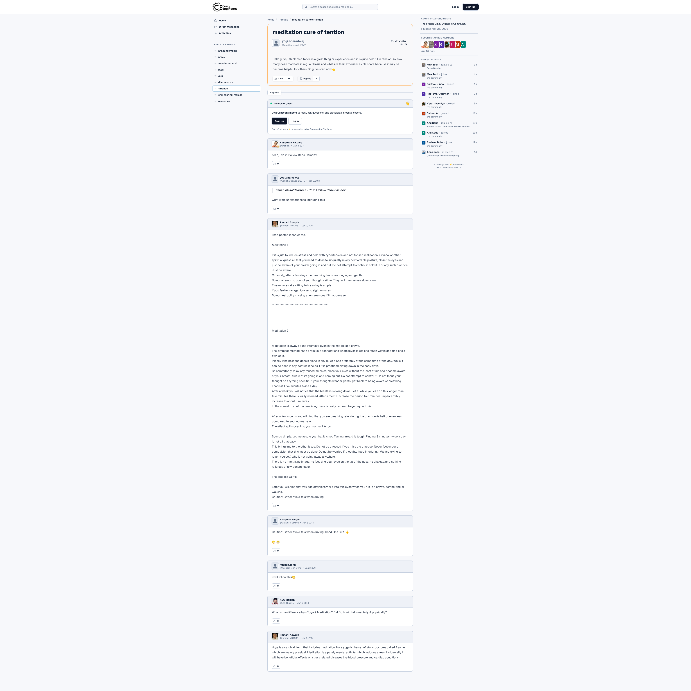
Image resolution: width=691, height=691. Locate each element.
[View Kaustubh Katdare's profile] (424, 44)
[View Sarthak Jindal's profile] (435, 44)
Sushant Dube (435, 142)
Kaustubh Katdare (291, 142)
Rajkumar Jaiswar (438, 93)
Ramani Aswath (289, 222)
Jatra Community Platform (318, 129)
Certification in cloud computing (443, 155)
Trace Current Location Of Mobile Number (448, 126)
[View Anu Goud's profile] (462, 44)
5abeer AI (433, 113)
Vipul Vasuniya (436, 103)
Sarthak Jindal (435, 84)
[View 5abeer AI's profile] (457, 44)
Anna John (433, 152)
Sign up (279, 121)
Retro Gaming (434, 68)
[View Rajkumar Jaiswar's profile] (440, 44)
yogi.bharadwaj (293, 41)
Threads (283, 19)
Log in (295, 121)
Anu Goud (432, 123)
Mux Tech (432, 64)
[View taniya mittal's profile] (451, 44)
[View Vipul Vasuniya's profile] (446, 44)
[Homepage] (224, 7)
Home (270, 19)
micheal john (288, 564)
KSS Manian (287, 599)
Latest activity (431, 59)
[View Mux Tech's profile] (430, 44)
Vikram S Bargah (290, 519)
